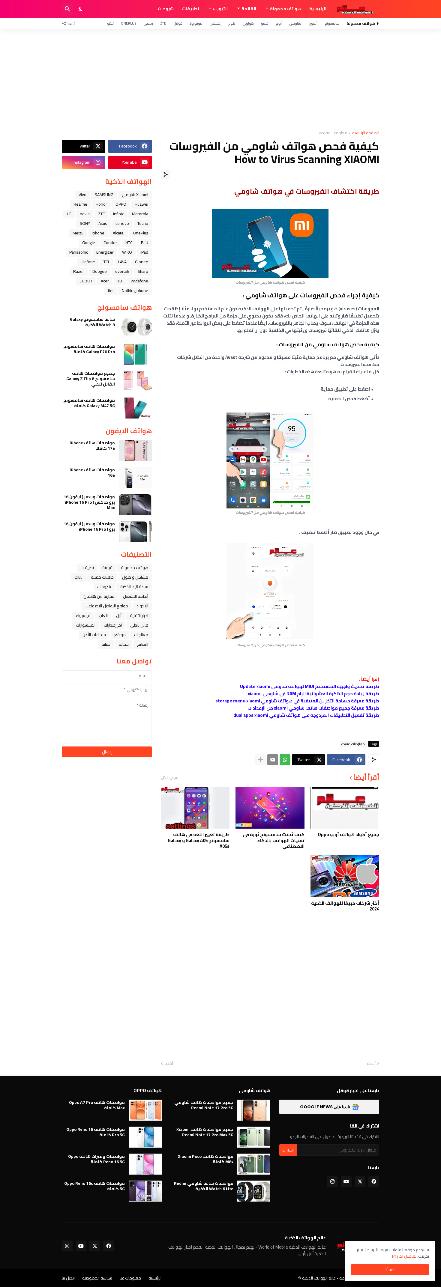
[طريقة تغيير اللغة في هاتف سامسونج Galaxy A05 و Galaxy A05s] (195, 808)
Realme (80, 204)
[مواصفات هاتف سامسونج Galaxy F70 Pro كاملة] (135, 354)
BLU (144, 242)
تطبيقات (190, 9)
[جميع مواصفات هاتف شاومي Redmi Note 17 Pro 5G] (253, 1110)
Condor (110, 242)
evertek (122, 271)
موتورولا (196, 23)
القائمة (249, 9)
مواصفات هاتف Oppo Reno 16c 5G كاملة (94, 1186)
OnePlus (128, 23)
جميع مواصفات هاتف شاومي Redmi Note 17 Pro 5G (203, 1105)
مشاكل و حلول (135, 577)
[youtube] (346, 1181)
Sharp (143, 271)
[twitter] (360, 1181)
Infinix (118, 214)
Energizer (105, 252)
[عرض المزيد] (260, 759)
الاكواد (142, 606)
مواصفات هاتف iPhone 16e (92, 472)
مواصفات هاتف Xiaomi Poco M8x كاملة (205, 1159)
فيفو (264, 23)
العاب (103, 615)
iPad (144, 252)
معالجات (141, 635)
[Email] (272, 759)
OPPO (121, 204)
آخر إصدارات (113, 625)
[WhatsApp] (285, 759)
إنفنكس (215, 23)
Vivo (82, 194)
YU (119, 281)
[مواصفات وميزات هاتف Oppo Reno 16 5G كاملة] (145, 1164)
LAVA (122, 262)
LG (69, 214)
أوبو (279, 23)
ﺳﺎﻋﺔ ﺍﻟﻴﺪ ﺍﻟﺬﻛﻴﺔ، (133, 587)
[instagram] (332, 1181)
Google (88, 242)
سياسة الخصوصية (97, 1278)
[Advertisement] (220, 80)
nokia (85, 214)
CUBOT (86, 281)
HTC (129, 242)
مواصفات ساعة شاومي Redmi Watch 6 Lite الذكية (203, 1186)
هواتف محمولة (285, 9)
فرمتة (107, 567)
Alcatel (118, 233)
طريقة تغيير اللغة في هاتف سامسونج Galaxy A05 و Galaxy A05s (199, 840)
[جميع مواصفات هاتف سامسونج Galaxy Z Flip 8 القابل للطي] (135, 381)
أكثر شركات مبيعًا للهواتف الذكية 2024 (345, 906)
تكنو (110, 23)
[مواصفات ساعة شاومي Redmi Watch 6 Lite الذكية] (253, 1191)
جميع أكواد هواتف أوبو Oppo (348, 835)
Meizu (78, 233)
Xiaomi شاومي (135, 194)
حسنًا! (390, 1270)
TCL (107, 262)
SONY (85, 223)
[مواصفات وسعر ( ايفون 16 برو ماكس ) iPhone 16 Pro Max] (135, 504)
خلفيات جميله (102, 577)
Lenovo (122, 223)
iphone (98, 233)
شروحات (166, 9)
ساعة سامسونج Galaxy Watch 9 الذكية (92, 322)
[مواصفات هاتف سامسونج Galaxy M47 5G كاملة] (135, 408)
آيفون (312, 23)
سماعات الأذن (94, 635)
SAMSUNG (104, 194)
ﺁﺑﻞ (119, 615)
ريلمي (148, 23)
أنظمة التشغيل (135, 596)
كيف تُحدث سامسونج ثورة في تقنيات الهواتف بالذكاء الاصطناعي (273, 840)
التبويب (220, 9)
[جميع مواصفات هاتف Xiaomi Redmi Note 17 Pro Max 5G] (253, 1137)
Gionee (141, 262)
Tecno (142, 223)
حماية (124, 644)
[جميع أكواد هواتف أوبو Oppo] (344, 808)
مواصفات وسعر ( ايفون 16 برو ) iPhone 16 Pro (89, 526)
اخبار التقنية (139, 615)
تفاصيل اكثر (406, 1256)
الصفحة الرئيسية (365, 133)
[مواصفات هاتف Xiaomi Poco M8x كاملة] (253, 1164)
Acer (105, 281)
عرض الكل (169, 777)
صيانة (105, 644)
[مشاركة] (165, 174)
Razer (78, 271)
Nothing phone (135, 290)
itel (110, 290)
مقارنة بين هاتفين (99, 596)
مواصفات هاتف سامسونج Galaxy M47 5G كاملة (89, 403)
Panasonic (78, 252)
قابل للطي (139, 625)
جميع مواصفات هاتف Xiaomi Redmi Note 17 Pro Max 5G (204, 1132)
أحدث (371, 1064)
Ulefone (88, 262)
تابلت (78, 577)
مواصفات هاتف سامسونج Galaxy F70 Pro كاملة (89, 349)
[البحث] (67, 9)
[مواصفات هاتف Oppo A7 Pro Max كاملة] (145, 1110)
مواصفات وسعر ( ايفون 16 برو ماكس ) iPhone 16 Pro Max (89, 502)
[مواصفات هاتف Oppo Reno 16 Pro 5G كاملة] (145, 1137)
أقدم (168, 1064)
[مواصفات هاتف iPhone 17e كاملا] (135, 450)
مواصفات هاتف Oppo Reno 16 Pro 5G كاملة (95, 1132)
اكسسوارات (85, 625)
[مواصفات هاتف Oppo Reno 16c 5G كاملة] (145, 1191)
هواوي (248, 23)
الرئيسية (317, 9)
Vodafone (139, 281)
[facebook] (373, 1181)
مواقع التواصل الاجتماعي (106, 606)
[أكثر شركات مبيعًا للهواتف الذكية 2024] (344, 876)
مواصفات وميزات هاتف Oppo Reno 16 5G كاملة (96, 1159)
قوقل (177, 23)
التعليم (142, 644)
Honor (101, 204)
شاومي (295, 23)
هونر (232, 23)
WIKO (127, 252)
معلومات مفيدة (333, 133)
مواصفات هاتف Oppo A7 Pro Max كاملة (97, 1105)
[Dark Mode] (81, 9)
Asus (102, 223)
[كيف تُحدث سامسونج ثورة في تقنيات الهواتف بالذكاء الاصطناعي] (270, 808)
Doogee (99, 271)
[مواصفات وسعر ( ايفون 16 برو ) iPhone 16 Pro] (135, 531)
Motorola (140, 214)
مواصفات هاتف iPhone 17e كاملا (92, 445)
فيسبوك (83, 615)
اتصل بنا (68, 1278)
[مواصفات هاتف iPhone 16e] (135, 477)
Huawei (141, 204)
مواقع (120, 635)
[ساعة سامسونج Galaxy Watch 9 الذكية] (135, 327)
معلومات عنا (130, 1278)
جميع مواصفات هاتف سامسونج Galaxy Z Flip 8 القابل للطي (90, 379)
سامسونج (332, 23)
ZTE (163, 23)
